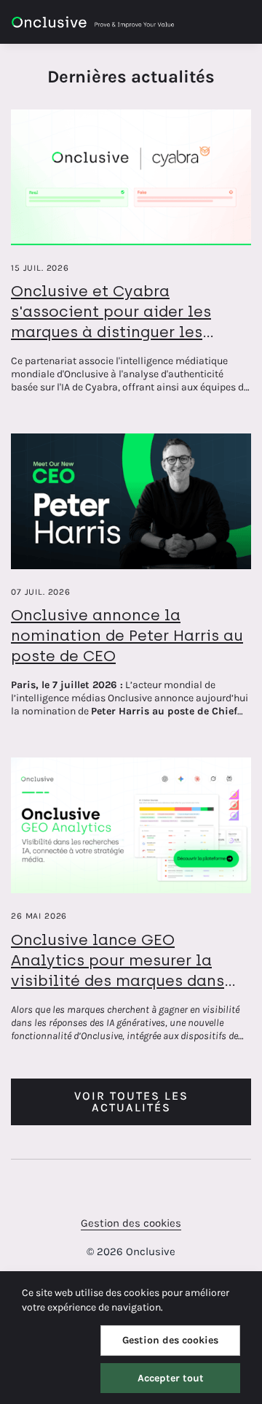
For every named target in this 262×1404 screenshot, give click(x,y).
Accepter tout (171, 1378)
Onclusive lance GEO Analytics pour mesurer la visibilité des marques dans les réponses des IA (117, 970)
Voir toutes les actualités (131, 1101)
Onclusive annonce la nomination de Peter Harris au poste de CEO (127, 635)
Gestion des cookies (131, 1223)
